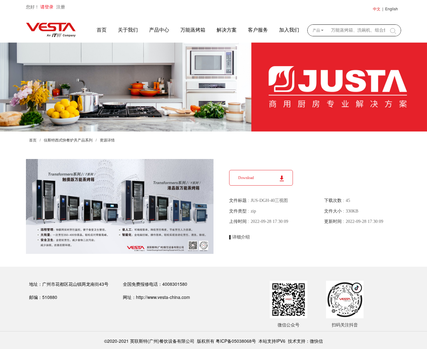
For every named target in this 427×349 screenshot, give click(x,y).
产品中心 (159, 30)
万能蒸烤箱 (192, 30)
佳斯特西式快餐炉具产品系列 (68, 140)
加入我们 (289, 30)
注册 (60, 7)
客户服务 (258, 30)
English (391, 8)
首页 (102, 30)
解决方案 (227, 30)
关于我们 (128, 30)
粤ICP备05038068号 (236, 341)
